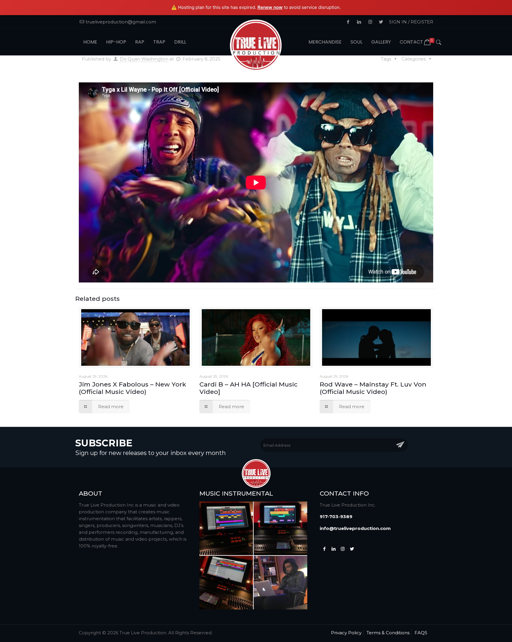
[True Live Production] (256, 45)
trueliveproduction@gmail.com (121, 22)
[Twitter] (333, 549)
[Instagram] (343, 549)
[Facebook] (324, 549)
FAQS (421, 632)
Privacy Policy (346, 632)
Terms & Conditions (388, 632)
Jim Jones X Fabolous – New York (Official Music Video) (132, 388)
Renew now (270, 7)
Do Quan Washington (144, 59)
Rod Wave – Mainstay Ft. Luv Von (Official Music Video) (373, 388)
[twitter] (352, 549)
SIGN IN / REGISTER (411, 22)
